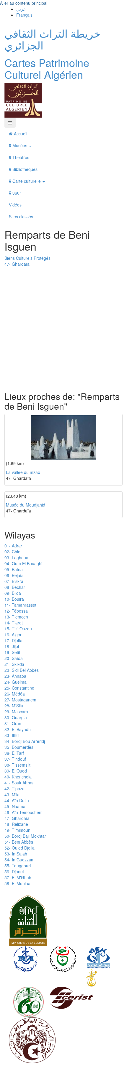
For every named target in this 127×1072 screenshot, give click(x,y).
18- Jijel (11, 646)
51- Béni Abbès (18, 842)
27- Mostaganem (20, 700)
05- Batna (13, 569)
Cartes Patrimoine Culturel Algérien (46, 68)
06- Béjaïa (14, 575)
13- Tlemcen (16, 617)
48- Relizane (16, 824)
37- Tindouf (15, 759)
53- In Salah (15, 854)
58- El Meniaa (17, 883)
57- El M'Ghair (17, 877)
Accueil (20, 134)
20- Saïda (13, 658)
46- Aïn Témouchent (23, 812)
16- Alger (13, 634)
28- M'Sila (13, 706)
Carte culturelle (26, 181)
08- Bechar (14, 587)
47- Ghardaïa (17, 264)
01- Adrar (13, 546)
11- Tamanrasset (20, 605)
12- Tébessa (16, 611)
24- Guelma (15, 682)
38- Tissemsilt (17, 765)
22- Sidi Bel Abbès (21, 670)
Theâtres (20, 157)
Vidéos (15, 205)
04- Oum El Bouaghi (23, 563)
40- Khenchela (18, 777)
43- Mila (11, 794)
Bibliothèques (24, 169)
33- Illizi (11, 735)
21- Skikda (14, 664)
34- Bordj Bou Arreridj (24, 741)
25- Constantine (19, 688)
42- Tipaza (14, 788)
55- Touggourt (17, 866)
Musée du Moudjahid (25, 505)
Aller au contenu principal (23, 3)
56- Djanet (14, 871)
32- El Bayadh (17, 729)
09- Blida (12, 593)
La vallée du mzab (23, 472)
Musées (19, 145)
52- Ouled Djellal (19, 848)
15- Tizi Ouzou (18, 629)
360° (16, 193)
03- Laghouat (17, 557)
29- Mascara (16, 711)
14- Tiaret (13, 623)
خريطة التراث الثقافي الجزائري (52, 38)
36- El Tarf (14, 753)
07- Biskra (13, 581)
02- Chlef (13, 552)
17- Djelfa (13, 640)
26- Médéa (14, 694)
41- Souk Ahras (18, 783)
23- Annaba (15, 676)
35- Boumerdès (18, 747)
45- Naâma (14, 806)
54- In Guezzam (19, 860)
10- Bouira (14, 599)
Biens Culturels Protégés (27, 258)
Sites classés (21, 216)
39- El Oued (15, 771)
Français (24, 15)
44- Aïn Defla (16, 800)
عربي (21, 9)
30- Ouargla (15, 717)
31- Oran (12, 723)
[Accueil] (23, 100)
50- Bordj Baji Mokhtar (25, 836)
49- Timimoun (17, 830)
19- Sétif (12, 652)
